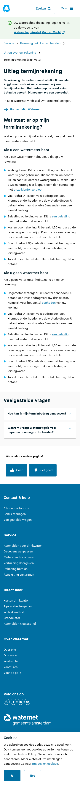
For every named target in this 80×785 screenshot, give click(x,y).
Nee (32, 776)
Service (9, 43)
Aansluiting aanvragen (19, 575)
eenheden (49, 303)
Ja (12, 776)
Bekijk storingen (15, 514)
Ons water (11, 655)
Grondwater (12, 618)
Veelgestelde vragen (18, 520)
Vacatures (10, 667)
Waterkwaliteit (14, 612)
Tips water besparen (18, 606)
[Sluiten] (68, 23)
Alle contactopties (16, 508)
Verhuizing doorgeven (19, 563)
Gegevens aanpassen (18, 551)
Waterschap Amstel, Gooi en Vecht (37, 32)
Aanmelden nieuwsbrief (20, 624)
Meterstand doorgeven (19, 557)
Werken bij (11, 661)
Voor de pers (12, 673)
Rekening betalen (16, 569)
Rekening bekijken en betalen (40, 43)
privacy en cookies (45, 764)
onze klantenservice (27, 189)
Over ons (10, 650)
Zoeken (41, 8)
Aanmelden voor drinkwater (23, 546)
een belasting (61, 216)
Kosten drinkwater (16, 600)
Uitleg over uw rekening (20, 52)
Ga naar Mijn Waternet (25, 109)
